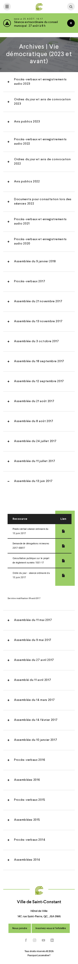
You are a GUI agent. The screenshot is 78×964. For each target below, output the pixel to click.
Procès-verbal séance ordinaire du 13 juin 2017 (31, 531)
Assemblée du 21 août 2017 (34, 401)
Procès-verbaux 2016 (29, 759)
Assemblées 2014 (27, 859)
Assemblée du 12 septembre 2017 (39, 381)
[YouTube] (43, 940)
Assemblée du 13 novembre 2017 (38, 321)
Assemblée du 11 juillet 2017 (34, 461)
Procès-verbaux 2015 (29, 799)
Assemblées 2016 (27, 779)
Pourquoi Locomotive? (39, 955)
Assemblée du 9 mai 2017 (32, 640)
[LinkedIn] (52, 940)
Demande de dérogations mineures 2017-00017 (31, 545)
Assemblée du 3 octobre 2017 (36, 341)
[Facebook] (26, 940)
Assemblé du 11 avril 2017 (32, 680)
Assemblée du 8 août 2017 (33, 421)
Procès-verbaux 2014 (29, 839)
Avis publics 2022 (27, 181)
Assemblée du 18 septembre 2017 (39, 361)
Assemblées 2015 (27, 819)
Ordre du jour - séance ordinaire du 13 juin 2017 (31, 575)
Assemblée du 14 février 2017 (36, 719)
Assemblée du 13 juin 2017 (33, 481)
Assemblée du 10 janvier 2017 (35, 739)
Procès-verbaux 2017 (29, 281)
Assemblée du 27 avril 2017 (34, 660)
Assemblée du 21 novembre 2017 (38, 301)
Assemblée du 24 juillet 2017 (35, 441)
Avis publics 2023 (27, 121)
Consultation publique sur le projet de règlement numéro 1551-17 (31, 560)
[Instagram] (35, 940)
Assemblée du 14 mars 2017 (34, 700)
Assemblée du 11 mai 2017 (33, 620)
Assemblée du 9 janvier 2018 (35, 261)
